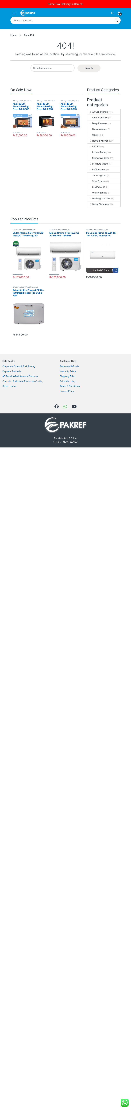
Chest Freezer (18, 287)
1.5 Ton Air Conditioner (22, 230)
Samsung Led (99, 175)
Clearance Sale (100, 117)
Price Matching (67, 381)
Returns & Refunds (69, 366)
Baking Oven (18, 100)
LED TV (96, 146)
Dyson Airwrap (99, 129)
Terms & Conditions (70, 386)
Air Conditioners (100, 111)
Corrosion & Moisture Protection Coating (22, 381)
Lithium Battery (100, 152)
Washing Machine (101, 198)
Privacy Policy (67, 391)
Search (116, 20)
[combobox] (61, 20)
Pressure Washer (100, 163)
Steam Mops (98, 186)
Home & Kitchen (100, 140)
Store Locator (9, 386)
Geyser (95, 134)
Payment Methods (11, 371)
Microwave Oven (100, 158)
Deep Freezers (99, 123)
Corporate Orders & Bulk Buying (18, 366)
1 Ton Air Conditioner (58, 230)
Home (13, 35)
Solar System (99, 181)
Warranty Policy (68, 371)
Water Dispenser (100, 204)
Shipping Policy (68, 376)
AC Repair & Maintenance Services (20, 376)
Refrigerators (98, 169)
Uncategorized (99, 192)
